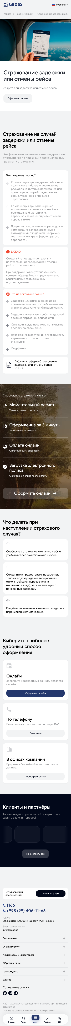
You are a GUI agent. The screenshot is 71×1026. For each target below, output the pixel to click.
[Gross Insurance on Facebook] (5, 993)
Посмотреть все (35, 853)
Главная (7, 13)
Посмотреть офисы (35, 776)
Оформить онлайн (18, 98)
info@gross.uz (10, 930)
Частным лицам (24, 13)
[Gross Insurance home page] (13, 6)
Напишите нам (51, 893)
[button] (60, 4)
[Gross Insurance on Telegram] (16, 993)
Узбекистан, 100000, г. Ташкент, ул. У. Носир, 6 (28, 920)
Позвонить (35, 733)
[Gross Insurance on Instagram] (10, 993)
